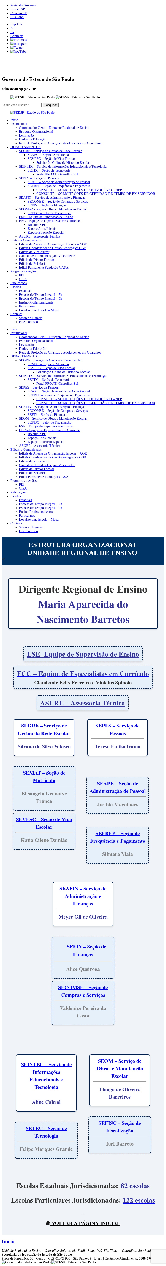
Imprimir (16, 24)
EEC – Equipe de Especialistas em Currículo (49, 221)
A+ (12, 28)
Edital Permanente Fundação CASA (44, 267)
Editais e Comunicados (26, 240)
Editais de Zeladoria (32, 263)
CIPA (23, 279)
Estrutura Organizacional (36, 131)
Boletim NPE (37, 225)
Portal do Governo (23, 5)
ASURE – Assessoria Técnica (39, 236)
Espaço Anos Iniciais (42, 228)
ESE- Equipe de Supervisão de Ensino (83, 654)
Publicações (18, 283)
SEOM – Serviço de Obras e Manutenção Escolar (53, 209)
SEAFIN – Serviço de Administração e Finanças (52, 197)
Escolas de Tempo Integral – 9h (40, 298)
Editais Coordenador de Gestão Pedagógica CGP (52, 248)
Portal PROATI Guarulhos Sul (57, 174)
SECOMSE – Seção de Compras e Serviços (58, 201)
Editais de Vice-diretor (34, 252)
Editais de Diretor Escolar (36, 259)
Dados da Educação (32, 139)
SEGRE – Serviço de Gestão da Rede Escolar (50, 151)
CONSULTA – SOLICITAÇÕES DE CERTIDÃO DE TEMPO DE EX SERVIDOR (95, 193)
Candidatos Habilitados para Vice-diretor (47, 256)
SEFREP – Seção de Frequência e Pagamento (59, 186)
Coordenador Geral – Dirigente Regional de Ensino (54, 127)
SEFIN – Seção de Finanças (47, 205)
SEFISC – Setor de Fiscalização (49, 213)
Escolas (15, 287)
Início (14, 120)
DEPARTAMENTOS (25, 147)
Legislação (26, 135)
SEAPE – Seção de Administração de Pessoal (59, 182)
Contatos (16, 314)
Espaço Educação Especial (46, 232)
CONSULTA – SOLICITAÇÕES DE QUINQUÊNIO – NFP (79, 190)
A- (12, 32)
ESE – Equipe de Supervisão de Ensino (46, 217)
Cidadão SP (18, 13)
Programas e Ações (23, 271)
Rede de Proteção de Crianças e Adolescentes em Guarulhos (60, 143)
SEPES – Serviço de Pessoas (39, 178)
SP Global (17, 17)
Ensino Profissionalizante (36, 302)
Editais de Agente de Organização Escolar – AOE (53, 244)
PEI (21, 275)
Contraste (16, 36)
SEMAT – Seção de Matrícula (48, 155)
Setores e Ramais (30, 318)
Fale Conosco (28, 322)
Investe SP (17, 9)
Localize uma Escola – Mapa (39, 310)
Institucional (18, 124)
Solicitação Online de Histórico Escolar (63, 162)
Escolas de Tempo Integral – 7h (40, 294)
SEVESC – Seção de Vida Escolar (51, 159)
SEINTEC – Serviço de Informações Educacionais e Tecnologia (63, 166)
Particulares (27, 306)
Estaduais (25, 291)
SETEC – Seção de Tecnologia (49, 170)
